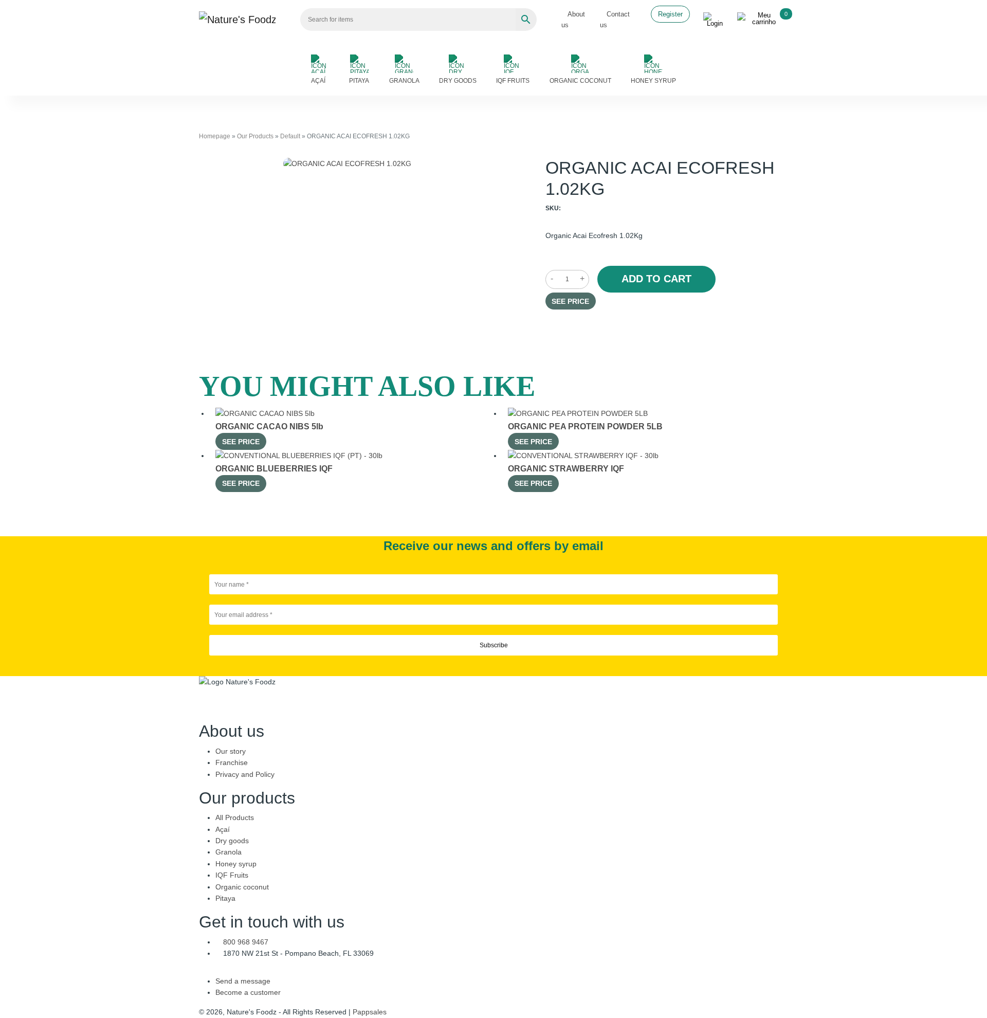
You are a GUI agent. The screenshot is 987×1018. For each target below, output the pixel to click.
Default (290, 136)
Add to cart (656, 278)
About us (573, 19)
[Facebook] (491, 716)
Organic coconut (580, 80)
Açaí (318, 80)
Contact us (615, 19)
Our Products (255, 136)
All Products (234, 817)
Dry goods (458, 80)
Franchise (231, 762)
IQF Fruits (512, 80)
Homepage (214, 136)
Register (670, 14)
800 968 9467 (245, 942)
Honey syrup (653, 80)
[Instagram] (496, 716)
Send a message (242, 981)
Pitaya (359, 80)
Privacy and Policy (245, 774)
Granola (404, 80)
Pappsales (370, 1012)
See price (570, 301)
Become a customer (248, 992)
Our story (230, 751)
